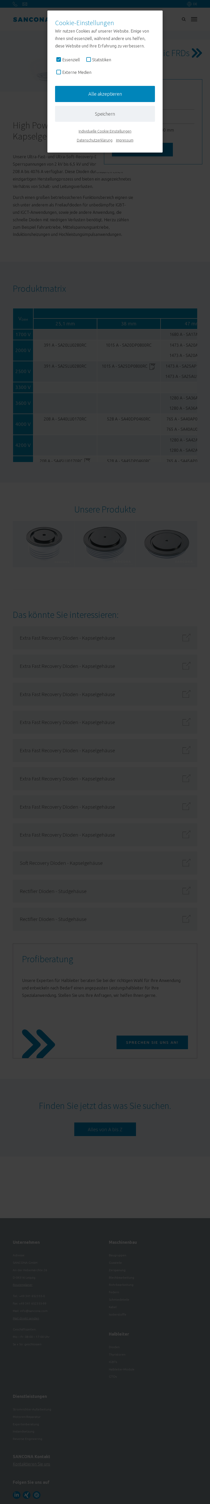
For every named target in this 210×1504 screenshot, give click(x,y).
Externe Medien (76, 72)
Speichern (105, 113)
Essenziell (71, 59)
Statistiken (101, 59)
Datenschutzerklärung (94, 140)
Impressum (124, 140)
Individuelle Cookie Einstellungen (105, 131)
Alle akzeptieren (105, 93)
